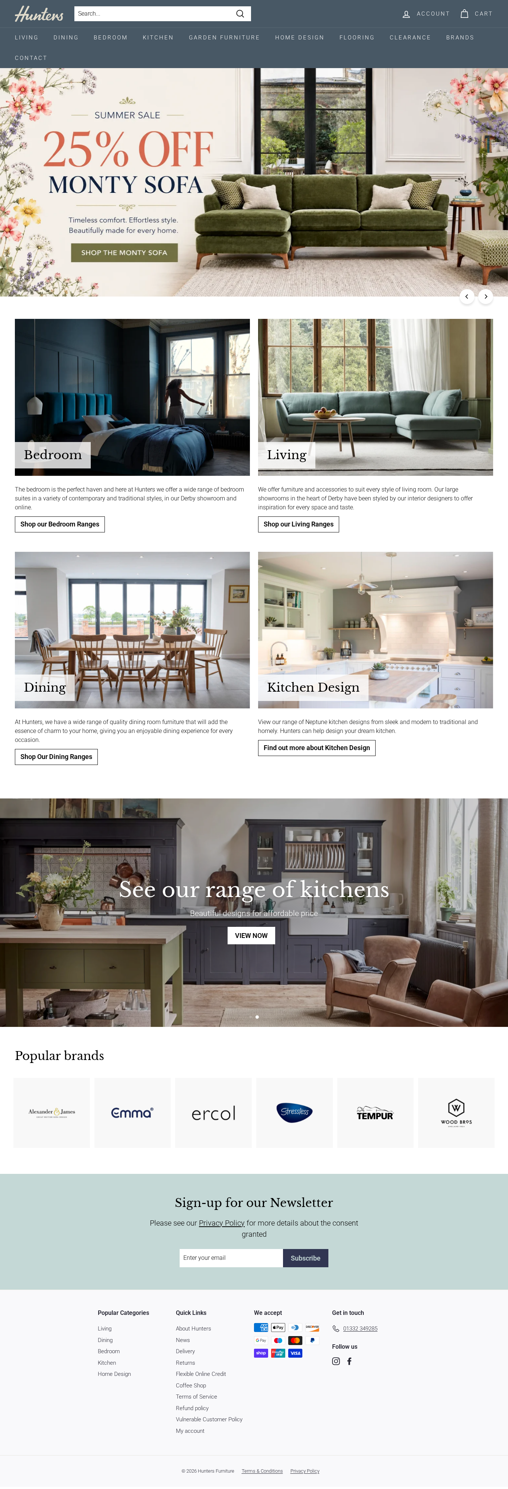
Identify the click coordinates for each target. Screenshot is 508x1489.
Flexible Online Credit (201, 1374)
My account (190, 1431)
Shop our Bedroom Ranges (59, 524)
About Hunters (193, 1328)
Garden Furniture (224, 37)
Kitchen (158, 37)
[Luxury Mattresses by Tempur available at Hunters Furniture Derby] (375, 1113)
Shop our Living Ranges (299, 524)
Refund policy (192, 1408)
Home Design (300, 37)
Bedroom (111, 37)
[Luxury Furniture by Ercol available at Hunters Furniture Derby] (213, 1113)
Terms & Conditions (262, 1471)
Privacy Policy (222, 1223)
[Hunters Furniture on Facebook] (349, 1361)
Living (27, 37)
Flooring (357, 37)
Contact (31, 58)
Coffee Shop (191, 1385)
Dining (66, 37)
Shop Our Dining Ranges (56, 756)
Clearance (410, 37)
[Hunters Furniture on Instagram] (336, 1361)
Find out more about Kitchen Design (317, 748)
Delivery (185, 1351)
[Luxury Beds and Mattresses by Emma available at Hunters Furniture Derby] (133, 1113)
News (183, 1340)
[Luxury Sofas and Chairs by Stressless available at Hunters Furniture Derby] (294, 1113)
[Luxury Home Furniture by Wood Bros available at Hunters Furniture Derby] (456, 1113)
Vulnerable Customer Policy (209, 1419)
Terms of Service (196, 1396)
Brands (460, 37)
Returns (185, 1363)
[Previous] (467, 296)
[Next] (485, 296)
